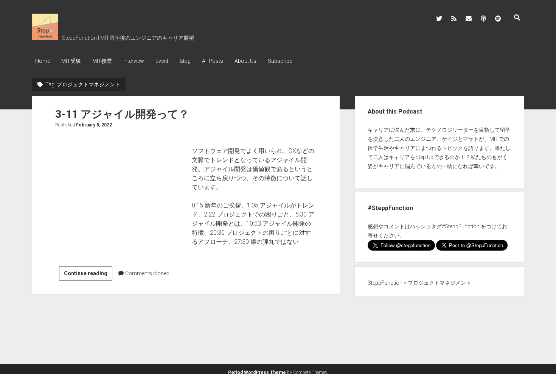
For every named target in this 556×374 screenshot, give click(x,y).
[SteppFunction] (45, 37)
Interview (133, 61)
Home (42, 61)
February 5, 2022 (94, 125)
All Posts (212, 61)
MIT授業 (102, 61)
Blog (185, 61)
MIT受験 (71, 61)
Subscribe (280, 61)
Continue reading (88, 275)
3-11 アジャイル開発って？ (122, 114)
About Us (245, 61)
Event (161, 61)
